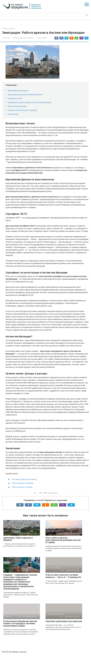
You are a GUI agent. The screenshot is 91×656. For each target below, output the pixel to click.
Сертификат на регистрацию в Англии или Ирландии (29, 102)
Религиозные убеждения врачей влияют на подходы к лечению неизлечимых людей (20, 623)
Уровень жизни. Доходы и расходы (22, 110)
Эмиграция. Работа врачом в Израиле (18, 538)
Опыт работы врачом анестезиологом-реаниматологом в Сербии (63, 540)
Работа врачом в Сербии (22, 487)
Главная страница (8, 28)
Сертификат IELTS (15, 98)
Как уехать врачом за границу (24, 479)
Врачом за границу (26, 38)
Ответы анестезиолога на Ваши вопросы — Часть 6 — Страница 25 (63, 576)
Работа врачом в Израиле (22, 483)
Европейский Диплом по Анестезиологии (25, 95)
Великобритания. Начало (18, 91)
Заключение (13, 114)
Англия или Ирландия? (17, 106)
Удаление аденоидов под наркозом (64, 621)
